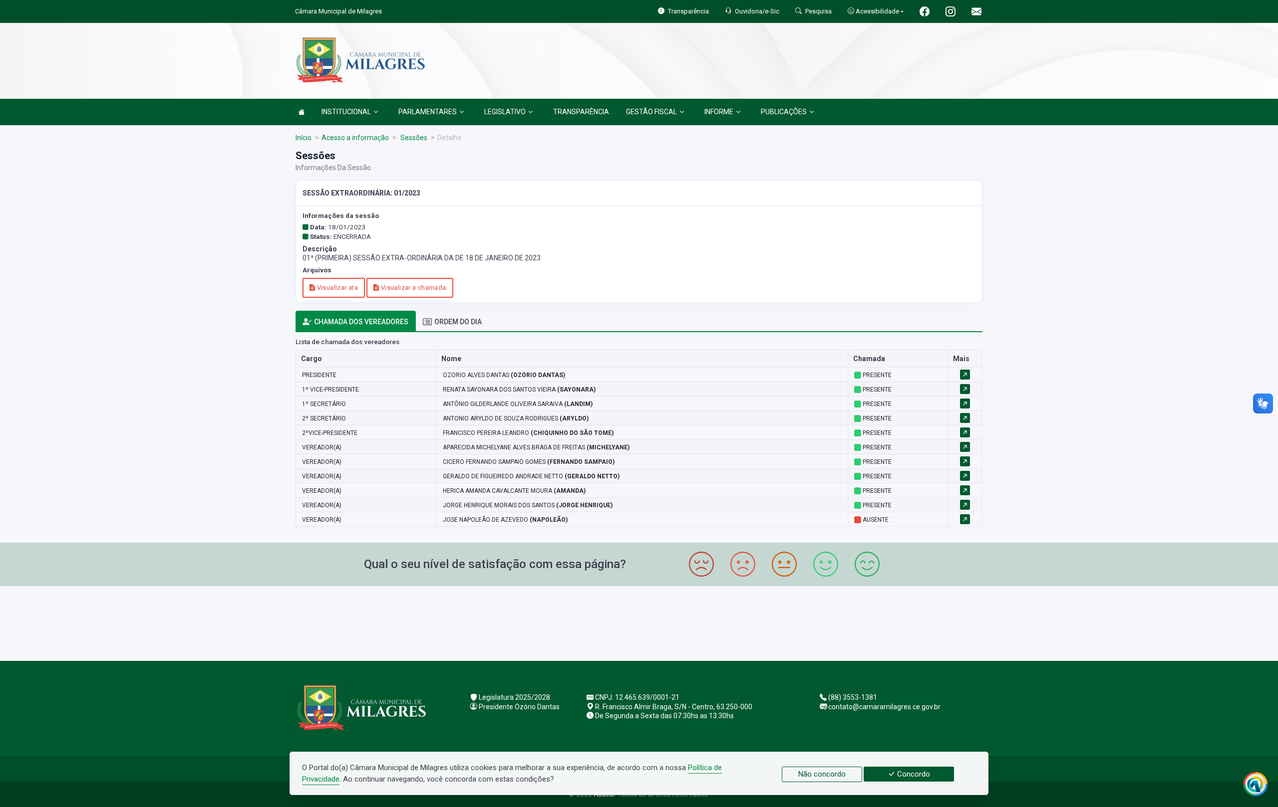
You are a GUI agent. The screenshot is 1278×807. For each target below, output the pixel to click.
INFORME (718, 112)
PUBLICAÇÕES (784, 112)
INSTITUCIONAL (346, 112)
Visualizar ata (336, 287)
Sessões (413, 138)
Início (304, 138)
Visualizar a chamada (412, 287)
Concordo (912, 774)
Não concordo (822, 774)
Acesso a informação (355, 138)
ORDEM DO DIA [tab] (458, 322)
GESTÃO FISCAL (651, 112)
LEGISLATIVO (505, 112)
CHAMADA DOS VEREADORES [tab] (361, 322)
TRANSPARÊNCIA (581, 112)
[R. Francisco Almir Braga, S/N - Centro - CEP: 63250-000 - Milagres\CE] (639, 622)
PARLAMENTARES (427, 112)
